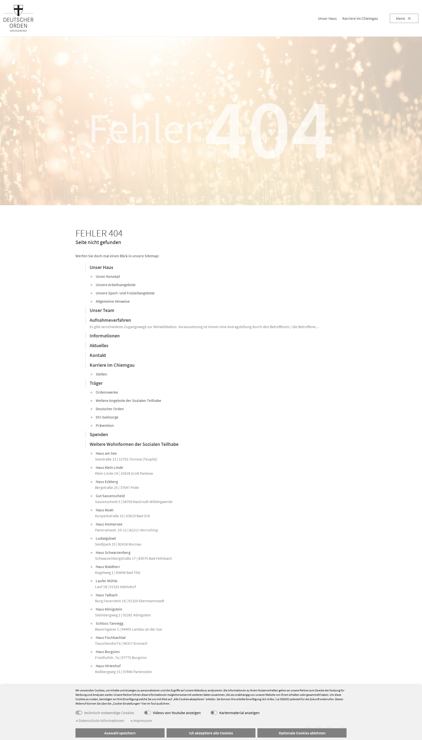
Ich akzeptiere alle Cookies (211, 732)
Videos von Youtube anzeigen (177, 712)
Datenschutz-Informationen (101, 720)
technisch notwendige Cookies (109, 712)
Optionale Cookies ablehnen (302, 732)
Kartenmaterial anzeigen (239, 712)
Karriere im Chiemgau (360, 18)
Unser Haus (327, 18)
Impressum (142, 720)
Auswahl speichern (120, 732)
